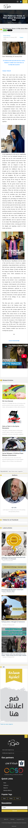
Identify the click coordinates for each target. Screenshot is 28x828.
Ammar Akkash (6, 35)
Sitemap (12, 819)
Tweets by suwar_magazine (6, 724)
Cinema (21, 37)
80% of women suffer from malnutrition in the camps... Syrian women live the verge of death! (14, 654)
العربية (25, 1)
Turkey (10, 798)
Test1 (17, 798)
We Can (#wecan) (7, 401)
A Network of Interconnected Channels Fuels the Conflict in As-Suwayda (13, 558)
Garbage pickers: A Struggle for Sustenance (13, 621)
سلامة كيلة (14, 507)
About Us (5, 787)
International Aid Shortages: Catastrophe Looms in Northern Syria (12, 590)
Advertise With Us (7, 790)
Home (4, 782)
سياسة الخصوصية (20, 819)
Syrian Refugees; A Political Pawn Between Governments (12, 454)
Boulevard (14, 826)
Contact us (5, 785)
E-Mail (4, 807)
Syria (4, 798)
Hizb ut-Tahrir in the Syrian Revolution (10, 427)
